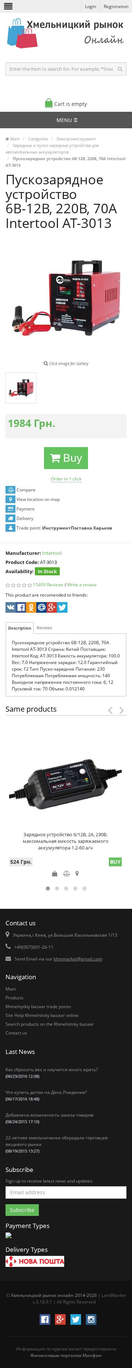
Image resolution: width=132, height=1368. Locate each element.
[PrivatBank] (8, 1238)
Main (11, 989)
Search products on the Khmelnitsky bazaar (50, 1024)
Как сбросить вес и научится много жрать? (52, 1072)
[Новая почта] (35, 1262)
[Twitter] (61, 608)
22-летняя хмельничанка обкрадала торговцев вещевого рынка (57, 1144)
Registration (116, 6)
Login (90, 6)
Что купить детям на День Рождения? (46, 1095)
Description (19, 628)
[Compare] (66, 873)
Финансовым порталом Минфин (66, 1355)
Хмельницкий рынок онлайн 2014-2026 (54, 1295)
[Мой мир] (40, 608)
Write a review (81, 585)
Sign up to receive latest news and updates (49, 1181)
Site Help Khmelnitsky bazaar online (42, 1015)
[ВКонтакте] (10, 608)
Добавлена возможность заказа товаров (50, 1118)
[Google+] (51, 608)
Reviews (44, 627)
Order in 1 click (66, 479)
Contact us (16, 1033)
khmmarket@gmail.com (78, 959)
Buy (71, 458)
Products (14, 998)
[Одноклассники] (30, 608)
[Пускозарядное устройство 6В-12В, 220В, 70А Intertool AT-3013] (21, 387)
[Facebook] (20, 608)
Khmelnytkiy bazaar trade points (38, 1006)
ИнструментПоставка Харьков (77, 528)
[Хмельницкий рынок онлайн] (66, 50)
